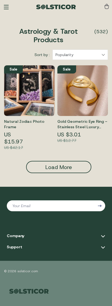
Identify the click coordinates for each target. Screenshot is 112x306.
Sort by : (42, 54)
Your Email (21, 205)
